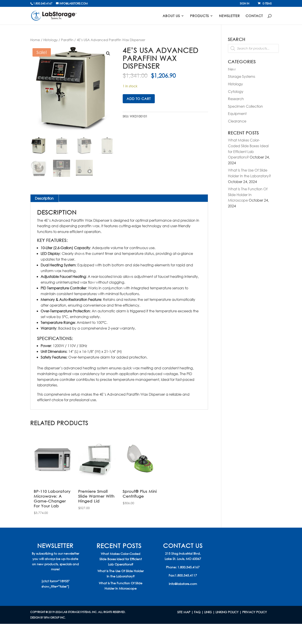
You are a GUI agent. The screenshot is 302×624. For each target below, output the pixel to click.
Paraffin (67, 40)
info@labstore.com (183, 584)
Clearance (237, 121)
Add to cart (139, 98)
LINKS (208, 612)
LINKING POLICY (227, 612)
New (232, 69)
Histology (50, 40)
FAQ (197, 612)
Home (35, 40)
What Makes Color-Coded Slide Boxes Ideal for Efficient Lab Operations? (120, 558)
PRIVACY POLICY (254, 612)
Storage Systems (241, 76)
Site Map (183, 612)
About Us (171, 16)
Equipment (237, 113)
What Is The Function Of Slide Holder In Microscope (248, 194)
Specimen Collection (245, 106)
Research (236, 98)
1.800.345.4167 (189, 567)
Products (199, 16)
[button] (108, 53)
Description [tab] (44, 198)
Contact (254, 16)
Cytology (235, 91)
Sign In (244, 3)
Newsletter (229, 16)
